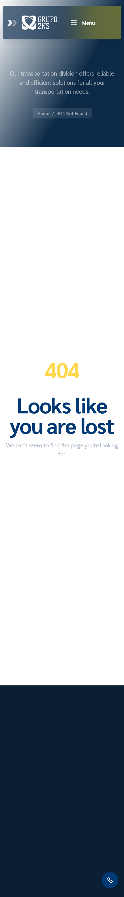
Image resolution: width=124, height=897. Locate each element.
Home (43, 113)
